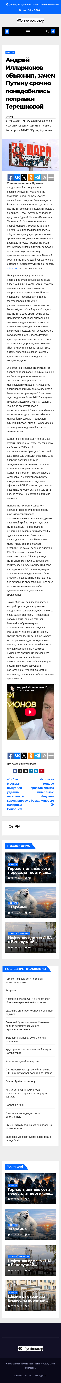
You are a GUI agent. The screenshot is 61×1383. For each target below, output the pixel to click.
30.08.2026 (17, 1199)
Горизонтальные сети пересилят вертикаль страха (29, 872)
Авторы (28, 1376)
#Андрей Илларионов (39, 120)
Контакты (18, 1376)
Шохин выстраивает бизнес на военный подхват (27, 1300)
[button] (47, 31)
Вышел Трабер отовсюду (20, 1081)
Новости (10, 52)
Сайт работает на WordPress (20, 1364)
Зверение (17, 907)
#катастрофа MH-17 (17, 130)
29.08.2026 (17, 1235)
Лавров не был (15, 1105)
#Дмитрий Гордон (40, 125)
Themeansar (30, 1368)
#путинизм (46, 130)
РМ (11, 116)
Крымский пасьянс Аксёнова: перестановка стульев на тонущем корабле (26, 1093)
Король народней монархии (22, 1061)
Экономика (24, 934)
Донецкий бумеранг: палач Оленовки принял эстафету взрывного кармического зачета (28, 1026)
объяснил (12, 268)
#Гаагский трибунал (16, 125)
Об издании (40, 1376)
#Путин (34, 130)
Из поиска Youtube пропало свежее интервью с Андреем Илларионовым (42, 790)
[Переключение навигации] (28, 31)
